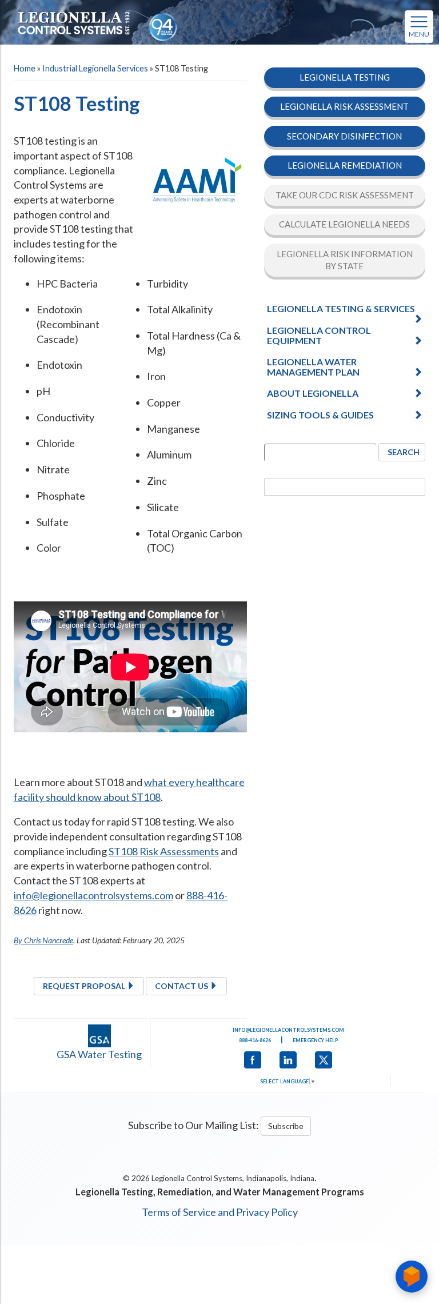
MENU (419, 34)
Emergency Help (315, 1040)
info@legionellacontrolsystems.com (93, 895)
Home (24, 68)
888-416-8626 (255, 1040)
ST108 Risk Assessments (164, 851)
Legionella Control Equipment (319, 335)
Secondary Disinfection (344, 136)
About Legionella (312, 393)
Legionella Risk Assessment (344, 106)
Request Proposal (85, 986)
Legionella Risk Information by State (345, 260)
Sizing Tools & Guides (320, 414)
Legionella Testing (345, 77)
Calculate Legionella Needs (344, 224)
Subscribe (286, 1126)
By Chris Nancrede (43, 940)
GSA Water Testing (99, 1054)
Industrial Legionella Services (95, 68)
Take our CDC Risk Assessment (345, 195)
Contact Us (182, 986)
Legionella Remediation (345, 165)
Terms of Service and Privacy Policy (220, 1212)
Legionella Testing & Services (341, 308)
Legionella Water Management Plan (313, 366)
